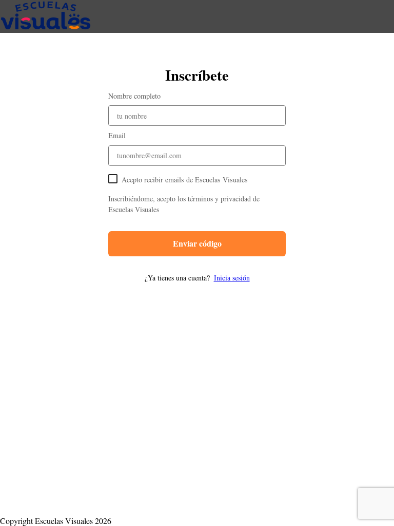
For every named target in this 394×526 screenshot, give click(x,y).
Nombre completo (134, 96)
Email (117, 135)
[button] (197, 278)
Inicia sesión (232, 278)
